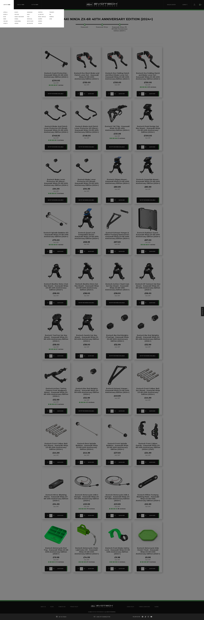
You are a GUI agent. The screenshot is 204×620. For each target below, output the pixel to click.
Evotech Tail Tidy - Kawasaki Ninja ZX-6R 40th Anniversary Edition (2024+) (117, 128)
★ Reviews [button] (202, 311)
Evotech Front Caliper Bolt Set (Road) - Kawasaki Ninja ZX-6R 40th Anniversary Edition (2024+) (148, 391)
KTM (28, 16)
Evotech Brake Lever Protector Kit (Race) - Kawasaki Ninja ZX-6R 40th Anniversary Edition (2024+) (56, 182)
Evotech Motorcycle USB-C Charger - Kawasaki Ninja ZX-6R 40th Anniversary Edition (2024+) (86, 498)
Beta (4, 16)
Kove (28, 14)
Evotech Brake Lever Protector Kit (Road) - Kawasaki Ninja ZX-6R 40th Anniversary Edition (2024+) (87, 182)
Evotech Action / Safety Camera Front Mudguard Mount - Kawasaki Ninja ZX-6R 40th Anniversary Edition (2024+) (56, 392)
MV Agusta (30, 23)
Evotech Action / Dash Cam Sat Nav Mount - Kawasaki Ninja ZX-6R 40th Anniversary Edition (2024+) (117, 287)
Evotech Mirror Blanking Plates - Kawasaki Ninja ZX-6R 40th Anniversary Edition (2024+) (56, 498)
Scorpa (40, 19)
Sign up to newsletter (103, 616)
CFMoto (5, 23)
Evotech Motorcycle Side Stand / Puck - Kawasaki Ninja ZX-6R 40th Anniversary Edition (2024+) (148, 551)
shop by (7, 4)
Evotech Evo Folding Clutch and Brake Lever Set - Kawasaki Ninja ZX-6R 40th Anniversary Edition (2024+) (148, 76)
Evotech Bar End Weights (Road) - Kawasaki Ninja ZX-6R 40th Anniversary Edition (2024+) (148, 338)
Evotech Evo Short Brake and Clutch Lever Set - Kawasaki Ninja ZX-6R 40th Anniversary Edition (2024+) (86, 76)
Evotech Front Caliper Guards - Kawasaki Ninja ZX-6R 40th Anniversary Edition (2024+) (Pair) (148, 446)
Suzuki (40, 23)
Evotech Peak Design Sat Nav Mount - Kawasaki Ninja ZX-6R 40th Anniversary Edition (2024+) (148, 129)
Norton (40, 12)
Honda (16, 19)
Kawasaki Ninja (102, 27)
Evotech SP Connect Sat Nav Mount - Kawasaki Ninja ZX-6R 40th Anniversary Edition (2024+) (147, 287)
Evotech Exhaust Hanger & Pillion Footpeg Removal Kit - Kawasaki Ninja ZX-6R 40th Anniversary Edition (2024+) (117, 235)
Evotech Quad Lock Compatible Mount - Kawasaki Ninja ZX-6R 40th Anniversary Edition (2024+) (87, 235)
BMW (4, 19)
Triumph (51, 12)
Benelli (5, 14)
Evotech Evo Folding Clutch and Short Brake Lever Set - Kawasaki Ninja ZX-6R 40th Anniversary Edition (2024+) (117, 76)
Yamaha (51, 16)
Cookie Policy (130, 606)
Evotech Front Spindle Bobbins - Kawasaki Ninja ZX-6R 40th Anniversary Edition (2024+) (117, 446)
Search (185, 4)
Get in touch (62, 616)
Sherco (40, 21)
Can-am (5, 21)
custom (34, 4)
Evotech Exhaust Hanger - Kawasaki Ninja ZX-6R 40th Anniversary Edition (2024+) (117, 390)
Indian (16, 23)
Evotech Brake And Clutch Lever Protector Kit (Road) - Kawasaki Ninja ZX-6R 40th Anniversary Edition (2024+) (56, 129)
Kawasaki (29, 12)
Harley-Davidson (19, 16)
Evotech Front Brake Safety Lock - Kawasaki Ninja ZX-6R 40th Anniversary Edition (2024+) (117, 551)
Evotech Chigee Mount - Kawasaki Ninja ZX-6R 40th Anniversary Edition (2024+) (117, 181)
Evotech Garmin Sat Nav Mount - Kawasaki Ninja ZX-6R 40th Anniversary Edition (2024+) (86, 338)
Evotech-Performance (98, 612)
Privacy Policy (74, 606)
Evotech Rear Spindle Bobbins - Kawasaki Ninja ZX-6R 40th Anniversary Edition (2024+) (87, 446)
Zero (50, 19)
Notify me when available (55, 93)
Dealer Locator (171, 4)
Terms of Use (62, 606)
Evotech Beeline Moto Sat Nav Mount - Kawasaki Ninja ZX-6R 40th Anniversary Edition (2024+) (87, 287)
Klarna (156, 606)
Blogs (52, 606)
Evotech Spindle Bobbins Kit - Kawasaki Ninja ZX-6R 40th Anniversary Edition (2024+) (56, 234)
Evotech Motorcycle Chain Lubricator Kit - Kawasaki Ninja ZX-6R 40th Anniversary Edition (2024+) (87, 551)
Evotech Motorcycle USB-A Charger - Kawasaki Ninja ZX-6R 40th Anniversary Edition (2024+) (117, 498)
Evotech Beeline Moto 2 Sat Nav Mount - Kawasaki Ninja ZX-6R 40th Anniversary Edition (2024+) (56, 287)
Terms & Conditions (144, 606)
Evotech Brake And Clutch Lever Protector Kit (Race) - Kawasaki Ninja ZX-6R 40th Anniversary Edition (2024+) (87, 129)
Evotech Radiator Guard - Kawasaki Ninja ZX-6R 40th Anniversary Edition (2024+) (148, 234)
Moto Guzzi (30, 21)
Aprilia (5, 12)
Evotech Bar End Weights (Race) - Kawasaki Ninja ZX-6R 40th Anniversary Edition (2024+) (86, 391)
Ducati (16, 12)
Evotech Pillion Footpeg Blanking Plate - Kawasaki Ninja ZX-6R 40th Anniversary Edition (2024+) (148, 498)
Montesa (29, 19)
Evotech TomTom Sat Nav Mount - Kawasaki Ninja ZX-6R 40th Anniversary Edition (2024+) (56, 338)
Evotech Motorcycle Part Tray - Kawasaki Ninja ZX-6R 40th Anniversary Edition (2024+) (56, 551)
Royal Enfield (42, 16)
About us (43, 606)
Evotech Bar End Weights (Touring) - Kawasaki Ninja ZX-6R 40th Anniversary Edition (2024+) (117, 338)
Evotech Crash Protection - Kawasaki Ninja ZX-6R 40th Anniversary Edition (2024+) (56, 75)
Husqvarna (18, 21)
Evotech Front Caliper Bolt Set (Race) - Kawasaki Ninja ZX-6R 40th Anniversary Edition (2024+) (56, 446)
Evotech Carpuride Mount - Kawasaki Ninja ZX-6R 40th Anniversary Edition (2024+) (148, 181)
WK (50, 14)
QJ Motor (40, 14)
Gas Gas (17, 14)
